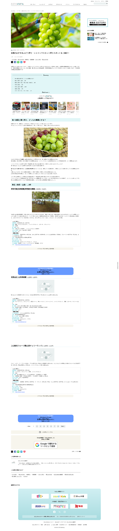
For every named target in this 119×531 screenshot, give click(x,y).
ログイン (102, 1)
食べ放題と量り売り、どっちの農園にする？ (24, 78)
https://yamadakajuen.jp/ (20, 321)
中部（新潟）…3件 (19, 84)
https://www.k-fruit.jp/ (20, 392)
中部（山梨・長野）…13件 (21, 86)
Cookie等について (63, 524)
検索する (107, 4)
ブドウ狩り (14, 59)
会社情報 (85, 524)
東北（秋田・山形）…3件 (20, 80)
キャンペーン (97, 1)
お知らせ (92, 1)
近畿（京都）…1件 (19, 88)
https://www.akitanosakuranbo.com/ (23, 244)
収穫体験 (32, 59)
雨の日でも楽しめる (69, 474)
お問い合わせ (47, 524)
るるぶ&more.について (49, 522)
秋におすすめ (21, 59)
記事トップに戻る (75, 451)
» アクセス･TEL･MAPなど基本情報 (46, 248)
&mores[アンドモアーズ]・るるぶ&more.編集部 (65, 522)
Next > (62, 426)
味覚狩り (27, 59)
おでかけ (25, 476)
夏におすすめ (45, 59)
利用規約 (80, 524)
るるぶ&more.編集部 (58, 474)
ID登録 (107, 1)
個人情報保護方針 (72, 524)
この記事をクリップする (47, 432)
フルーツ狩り (38, 59)
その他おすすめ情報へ (102, 42)
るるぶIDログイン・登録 (37, 524)
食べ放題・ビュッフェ (17, 476)
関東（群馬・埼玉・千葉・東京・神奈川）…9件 (25, 82)
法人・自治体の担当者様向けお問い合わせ (66, 516)
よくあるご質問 (54, 524)
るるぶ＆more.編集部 (22, 460)
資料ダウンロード (81, 516)
